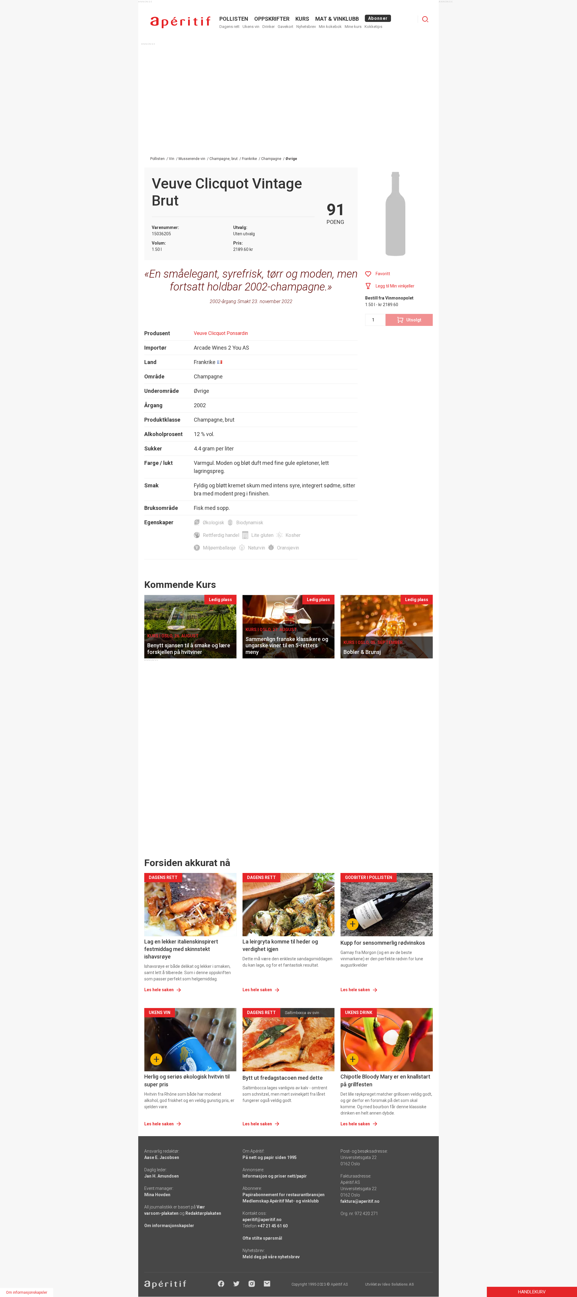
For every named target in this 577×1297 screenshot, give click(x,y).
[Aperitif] (180, 22)
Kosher (293, 535)
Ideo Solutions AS (398, 1284)
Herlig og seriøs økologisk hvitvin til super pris (187, 1080)
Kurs (302, 19)
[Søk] (425, 19)
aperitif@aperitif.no (262, 1219)
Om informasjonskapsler (169, 1225)
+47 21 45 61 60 (273, 1225)
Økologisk (213, 522)
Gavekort (285, 26)
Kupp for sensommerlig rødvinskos (382, 943)
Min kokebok (330, 26)
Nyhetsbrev (306, 26)
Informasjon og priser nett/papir (275, 1176)
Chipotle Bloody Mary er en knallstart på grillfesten (385, 1080)
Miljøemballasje (219, 548)
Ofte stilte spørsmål (262, 1238)
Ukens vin (251, 26)
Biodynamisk (249, 522)
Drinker (268, 26)
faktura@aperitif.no (360, 1201)
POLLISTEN (233, 19)
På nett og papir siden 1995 (270, 1157)
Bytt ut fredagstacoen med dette (283, 1078)
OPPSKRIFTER (271, 19)
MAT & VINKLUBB (337, 19)
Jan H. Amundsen (161, 1176)
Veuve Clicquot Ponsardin (221, 333)
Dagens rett (229, 26)
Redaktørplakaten (203, 1213)
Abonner (378, 18)
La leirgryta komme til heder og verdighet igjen (280, 945)
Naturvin (256, 548)
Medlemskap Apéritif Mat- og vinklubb (281, 1201)
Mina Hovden (157, 1194)
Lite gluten (262, 535)
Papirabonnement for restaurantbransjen (284, 1194)
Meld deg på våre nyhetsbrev (271, 1256)
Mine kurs (353, 26)
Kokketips (373, 26)
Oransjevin (288, 548)
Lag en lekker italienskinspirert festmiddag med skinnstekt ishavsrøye (181, 949)
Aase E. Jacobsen (161, 1157)
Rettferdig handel (221, 535)
